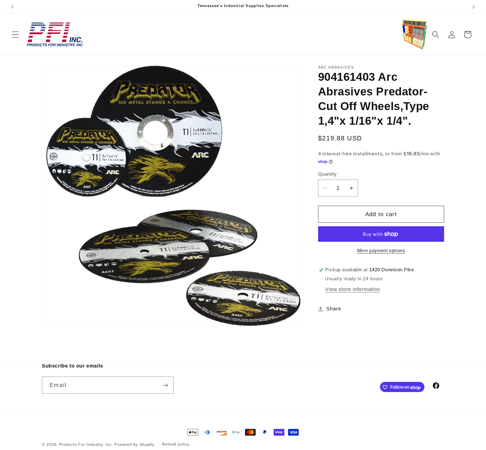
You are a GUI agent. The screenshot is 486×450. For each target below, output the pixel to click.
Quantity (327, 174)
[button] (15, 34)
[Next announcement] (473, 7)
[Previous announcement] (12, 7)
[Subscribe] (165, 385)
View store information (352, 289)
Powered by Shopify (134, 444)
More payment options (381, 250)
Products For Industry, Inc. (86, 444)
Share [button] (333, 309)
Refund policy (176, 444)
